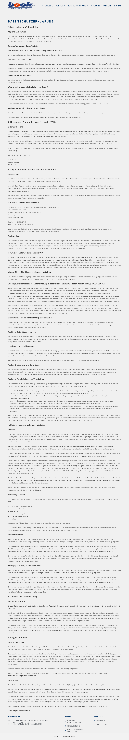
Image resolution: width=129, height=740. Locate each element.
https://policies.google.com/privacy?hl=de (22, 676)
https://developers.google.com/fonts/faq (63, 673)
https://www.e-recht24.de (22, 711)
